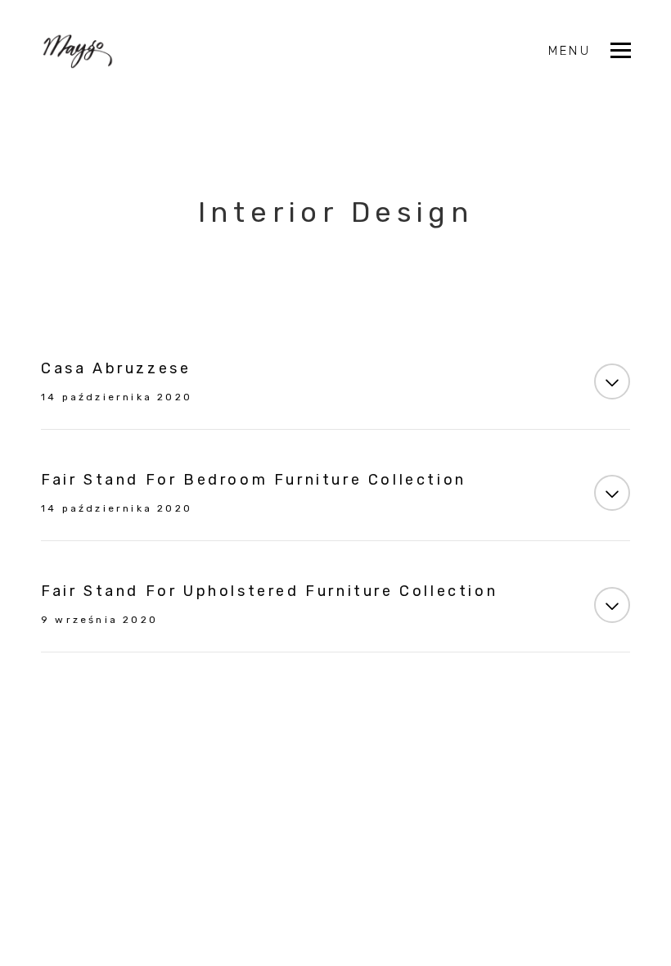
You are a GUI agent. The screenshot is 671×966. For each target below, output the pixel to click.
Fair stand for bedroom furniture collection (253, 480)
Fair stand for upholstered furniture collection (269, 591)
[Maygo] (78, 51)
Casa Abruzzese (116, 368)
